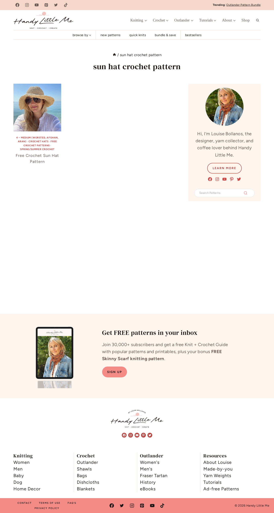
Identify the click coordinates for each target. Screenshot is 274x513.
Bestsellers (193, 35)
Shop (246, 20)
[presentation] (37, 107)
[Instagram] (27, 5)
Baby (18, 475)
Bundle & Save (165, 35)
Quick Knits (137, 35)
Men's (146, 469)
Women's (149, 462)
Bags (82, 475)
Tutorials (212, 482)
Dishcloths (88, 482)
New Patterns (110, 35)
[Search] (245, 193)
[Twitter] (56, 5)
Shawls (84, 469)
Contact (24, 503)
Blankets (86, 489)
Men (18, 469)
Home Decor (27, 489)
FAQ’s (72, 503)
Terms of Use (49, 503)
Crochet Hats (38, 141)
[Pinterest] (46, 5)
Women (21, 462)
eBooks (148, 489)
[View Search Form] (258, 20)
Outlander (87, 462)
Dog (17, 482)
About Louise (217, 462)
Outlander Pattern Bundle (243, 5)
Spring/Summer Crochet (37, 149)
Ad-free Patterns (221, 489)
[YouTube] (37, 5)
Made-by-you (218, 469)
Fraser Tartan (153, 475)
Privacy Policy (47, 508)
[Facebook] (17, 5)
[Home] (114, 55)
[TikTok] (66, 5)
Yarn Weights (217, 475)
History (148, 482)
